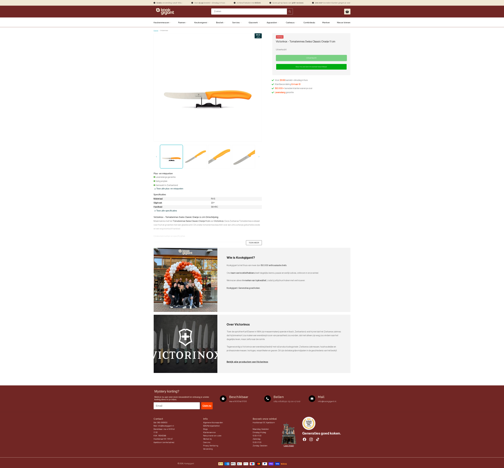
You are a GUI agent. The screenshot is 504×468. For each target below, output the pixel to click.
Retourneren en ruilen (212, 436)
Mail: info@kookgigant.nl (164, 426)
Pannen (182, 22)
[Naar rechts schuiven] (259, 157)
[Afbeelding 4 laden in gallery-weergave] (243, 156)
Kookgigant (189, 463)
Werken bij (207, 439)
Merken (326, 22)
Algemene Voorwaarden (213, 423)
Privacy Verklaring (210, 446)
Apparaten (272, 22)
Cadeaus (290, 22)
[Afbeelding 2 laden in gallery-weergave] (195, 156)
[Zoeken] (290, 11)
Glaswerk (253, 22)
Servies (236, 22)
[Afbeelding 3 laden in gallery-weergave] (219, 156)
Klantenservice (209, 432)
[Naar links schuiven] (156, 157)
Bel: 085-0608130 (160, 423)
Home (156, 30)
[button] (347, 11)
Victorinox (164, 30)
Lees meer (289, 446)
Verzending (208, 449)
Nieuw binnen (343, 22)
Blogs (205, 429)
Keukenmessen (162, 22)
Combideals (309, 22)
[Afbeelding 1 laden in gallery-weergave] (171, 156)
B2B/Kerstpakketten (211, 426)
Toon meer (254, 243)
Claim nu (207, 406)
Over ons (206, 442)
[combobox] (252, 11)
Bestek (220, 22)
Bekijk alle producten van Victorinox (247, 362)
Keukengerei (201, 22)
